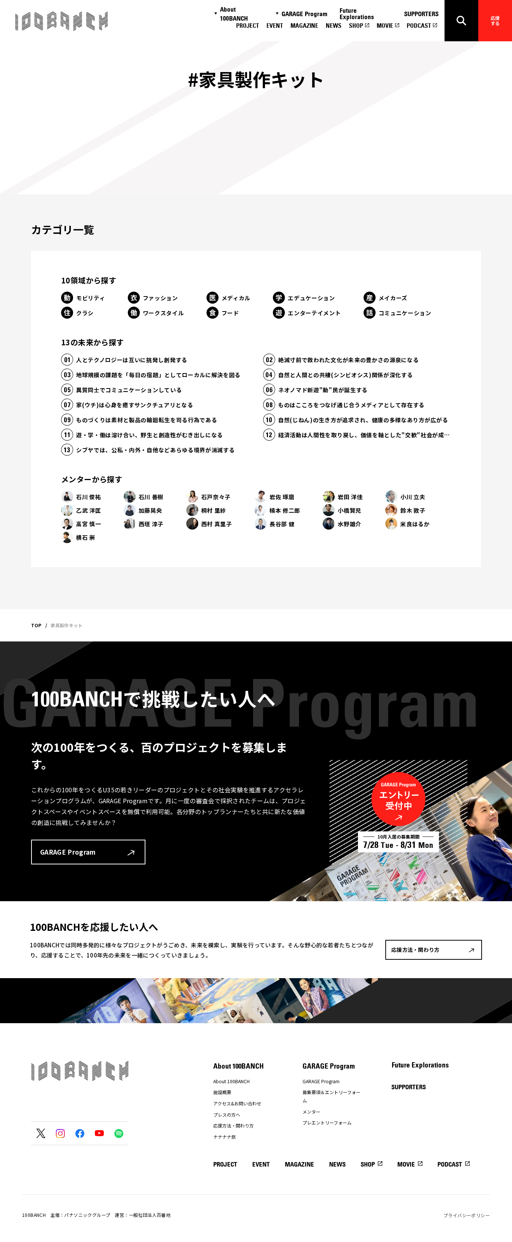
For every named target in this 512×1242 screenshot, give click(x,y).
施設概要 (222, 1092)
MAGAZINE (304, 26)
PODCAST (419, 26)
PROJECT (247, 26)
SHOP (356, 26)
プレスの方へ (226, 1114)
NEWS (333, 26)
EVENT (274, 26)
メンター (311, 1111)
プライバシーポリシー (466, 1215)
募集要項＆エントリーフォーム (331, 1096)
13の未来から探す (92, 342)
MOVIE (385, 26)
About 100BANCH (234, 14)
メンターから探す (91, 479)
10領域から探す (88, 280)
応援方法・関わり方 (233, 1125)
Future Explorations (357, 14)
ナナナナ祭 (224, 1137)
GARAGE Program (304, 14)
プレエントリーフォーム (327, 1122)
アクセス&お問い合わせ (237, 1103)
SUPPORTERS (421, 14)
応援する (495, 20)
